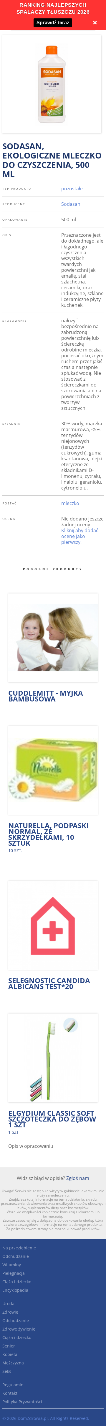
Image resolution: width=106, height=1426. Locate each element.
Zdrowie (10, 1312)
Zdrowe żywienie (18, 1329)
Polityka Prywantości (22, 1401)
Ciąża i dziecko (16, 1281)
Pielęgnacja (13, 1273)
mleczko (70, 503)
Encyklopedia (15, 1290)
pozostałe (72, 188)
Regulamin (13, 1384)
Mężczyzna (13, 1363)
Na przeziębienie (19, 1248)
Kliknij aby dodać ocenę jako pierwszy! (79, 536)
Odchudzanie (15, 1256)
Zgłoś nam (77, 1178)
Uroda (8, 1303)
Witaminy (11, 1264)
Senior (8, 1346)
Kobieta (9, 1354)
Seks (6, 1371)
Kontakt (9, 1393)
